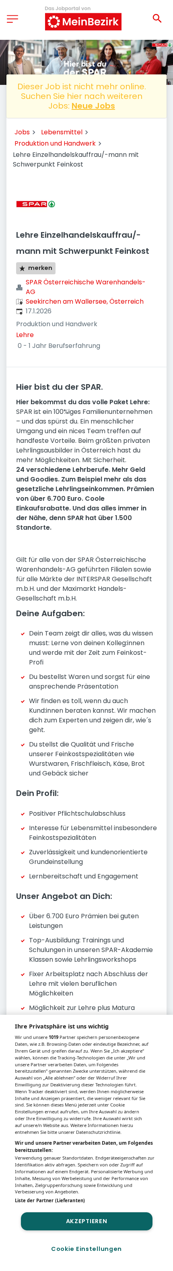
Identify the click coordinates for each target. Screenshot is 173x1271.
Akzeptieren (86, 1221)
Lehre (25, 334)
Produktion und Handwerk (55, 143)
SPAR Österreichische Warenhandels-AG (86, 287)
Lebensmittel (61, 132)
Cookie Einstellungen (86, 1249)
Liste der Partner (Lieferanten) (50, 1200)
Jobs (22, 132)
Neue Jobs (93, 105)
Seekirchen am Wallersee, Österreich (85, 301)
